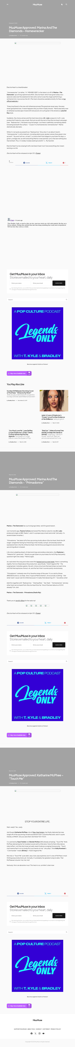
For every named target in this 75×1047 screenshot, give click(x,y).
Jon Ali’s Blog (20, 601)
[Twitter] (35, 1033)
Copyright (46, 1029)
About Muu (31, 1029)
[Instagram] (39, 1033)
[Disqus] (37, 190)
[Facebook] (31, 1033)
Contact (39, 1029)
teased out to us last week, (46, 562)
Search (66, 299)
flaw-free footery (38, 832)
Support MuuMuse (20, 1029)
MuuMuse (37, 4)
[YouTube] (43, 1033)
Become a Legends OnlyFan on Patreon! (37, 364)
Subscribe (58, 283)
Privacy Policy (56, 1029)
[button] (7, 4)
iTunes (38, 153)
